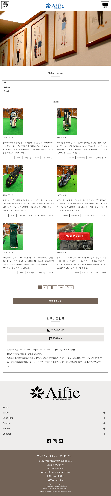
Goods (18, 158)
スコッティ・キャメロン (37, 215)
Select (37, 158)
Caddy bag (27, 158)
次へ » (69, 287)
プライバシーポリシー (55, 484)
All (5, 83)
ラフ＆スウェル (47, 158)
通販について (55, 301)
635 (61, 287)
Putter (77, 273)
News (5, 407)
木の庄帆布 (30, 273)
